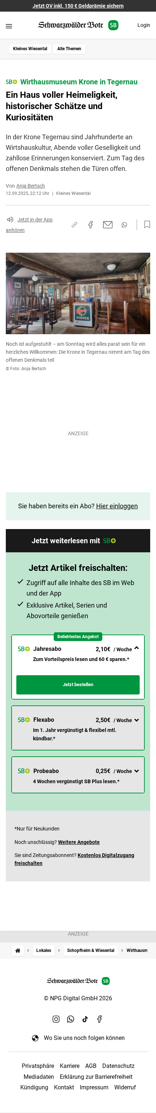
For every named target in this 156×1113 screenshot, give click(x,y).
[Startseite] (18, 950)
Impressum (94, 1087)
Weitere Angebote (79, 842)
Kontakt (64, 1087)
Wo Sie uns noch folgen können (84, 1037)
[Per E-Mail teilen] (108, 224)
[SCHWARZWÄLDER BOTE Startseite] (78, 25)
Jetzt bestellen (78, 684)
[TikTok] (85, 1019)
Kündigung (34, 1087)
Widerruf (125, 1087)
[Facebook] (100, 1019)
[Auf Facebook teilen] (90, 224)
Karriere (69, 1065)
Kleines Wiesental (30, 48)
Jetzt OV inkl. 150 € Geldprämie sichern (78, 6)
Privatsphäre (38, 1065)
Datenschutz (118, 1065)
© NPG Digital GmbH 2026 (78, 998)
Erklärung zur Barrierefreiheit (96, 1076)
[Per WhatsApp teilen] (124, 224)
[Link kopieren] (74, 225)
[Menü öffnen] (9, 26)
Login (143, 25)
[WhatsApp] (71, 1019)
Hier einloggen (117, 506)
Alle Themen (69, 48)
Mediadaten (39, 1076)
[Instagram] (56, 1019)
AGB (91, 1065)
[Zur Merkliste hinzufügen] (145, 224)
